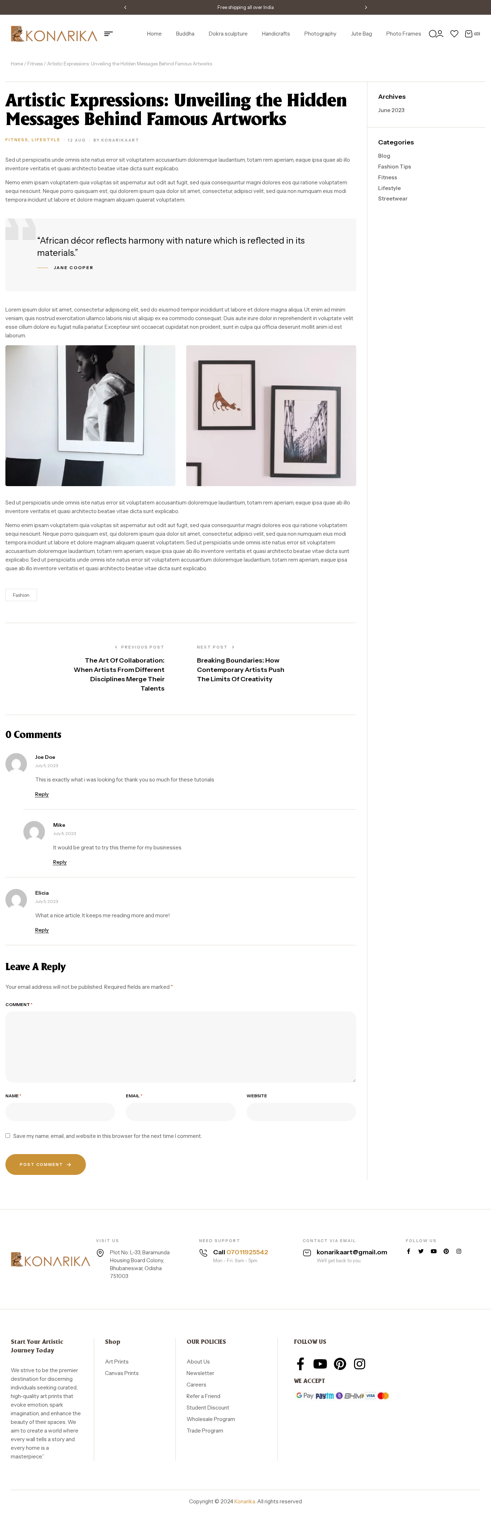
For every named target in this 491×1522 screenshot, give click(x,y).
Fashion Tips (394, 166)
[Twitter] (421, 1251)
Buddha (185, 33)
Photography (320, 33)
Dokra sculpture (228, 33)
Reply (42, 794)
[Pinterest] (446, 1251)
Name (13, 1095)
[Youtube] (433, 1251)
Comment (18, 1004)
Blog (384, 155)
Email (134, 1095)
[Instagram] (459, 1251)
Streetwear (393, 198)
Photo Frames (403, 33)
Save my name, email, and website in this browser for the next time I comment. (107, 1136)
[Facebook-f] (408, 1251)
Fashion (21, 595)
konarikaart (120, 140)
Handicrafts (276, 33)
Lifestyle (46, 139)
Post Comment (41, 1164)
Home (154, 33)
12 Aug (77, 140)
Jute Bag (361, 33)
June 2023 (391, 110)
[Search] (432, 33)
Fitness (35, 63)
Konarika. (245, 1501)
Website (257, 1095)
